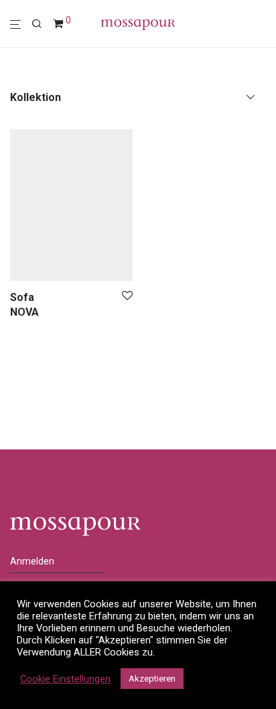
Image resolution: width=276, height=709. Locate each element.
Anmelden (32, 561)
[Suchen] (42, 24)
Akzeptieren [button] (152, 679)
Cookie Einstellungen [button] (65, 679)
